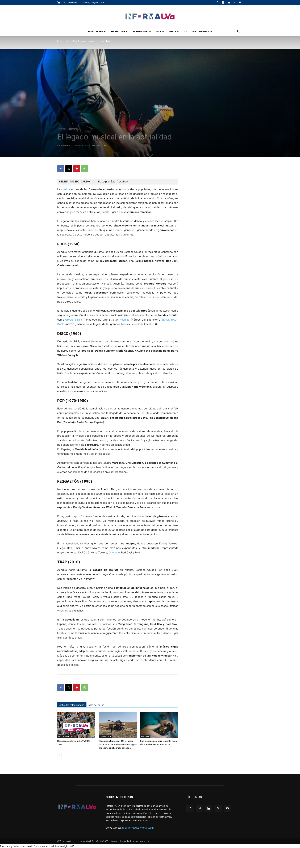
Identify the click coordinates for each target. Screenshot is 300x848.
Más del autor (96, 705)
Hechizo (124, 319)
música (65, 189)
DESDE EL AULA (178, 31)
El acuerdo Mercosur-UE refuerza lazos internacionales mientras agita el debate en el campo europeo (117, 744)
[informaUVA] (150, 16)
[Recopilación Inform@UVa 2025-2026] (76, 725)
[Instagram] (223, 2)
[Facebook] (217, 2)
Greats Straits (74, 319)
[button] (238, 31)
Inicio (59, 41)
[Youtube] (240, 2)
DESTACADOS (74, 129)
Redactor (65, 145)
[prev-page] (59, 755)
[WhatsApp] (84, 168)
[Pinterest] (76, 168)
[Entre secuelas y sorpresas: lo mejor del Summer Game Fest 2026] (159, 725)
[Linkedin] (228, 2)
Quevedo (114, 552)
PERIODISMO (140, 31)
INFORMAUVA (200, 31)
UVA (158, 31)
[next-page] (65, 755)
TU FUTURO (118, 31)
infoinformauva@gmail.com (138, 827)
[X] (234, 2)
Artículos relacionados (71, 705)
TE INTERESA (95, 31)
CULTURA (70, 41)
